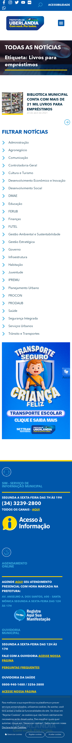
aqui (36, 509)
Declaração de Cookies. (14, 727)
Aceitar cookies (55, 734)
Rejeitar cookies (35, 734)
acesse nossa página (19, 691)
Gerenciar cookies (14, 734)
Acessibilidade (59, 5)
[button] (61, 23)
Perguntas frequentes (21, 667)
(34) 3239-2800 (21, 503)
